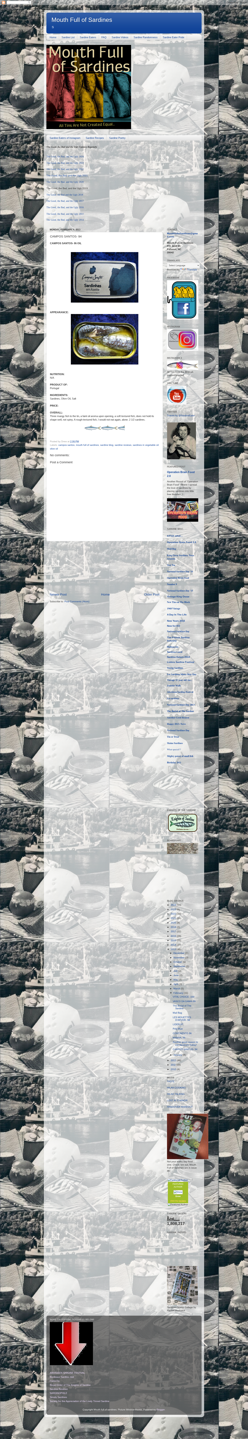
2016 (174, 936)
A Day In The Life (177, 614)
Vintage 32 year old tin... (179, 680)
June (176, 975)
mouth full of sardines (87, 445)
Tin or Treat (173, 736)
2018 (174, 927)
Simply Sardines (58, 1397)
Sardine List (68, 37)
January (178, 1055)
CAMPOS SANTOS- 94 (185, 1049)
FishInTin (55, 1381)
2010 (174, 1069)
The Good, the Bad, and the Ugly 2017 (65, 201)
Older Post (151, 594)
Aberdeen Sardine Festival (180, 692)
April (176, 984)
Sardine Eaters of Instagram (65, 137)
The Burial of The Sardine (180, 711)
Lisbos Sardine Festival (180, 662)
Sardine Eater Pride (173, 37)
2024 (174, 905)
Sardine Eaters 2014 (178, 657)
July (175, 971)
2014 (174, 945)
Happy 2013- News (176, 724)
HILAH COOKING (176, 1087)
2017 (174, 931)
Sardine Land (174, 652)
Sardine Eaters (88, 37)
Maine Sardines (175, 743)
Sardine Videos (120, 37)
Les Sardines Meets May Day (181, 674)
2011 (173, 1065)
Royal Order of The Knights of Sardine (70, 1385)
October (178, 962)
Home (53, 37)
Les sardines (173, 698)
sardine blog (106, 445)
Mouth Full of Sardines (81, 19)
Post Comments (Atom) (76, 601)
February (178, 993)
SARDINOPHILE (58, 1393)
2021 (174, 918)
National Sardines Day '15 (180, 590)
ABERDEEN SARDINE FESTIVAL (67, 1373)
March (177, 988)
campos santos (66, 445)
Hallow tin (172, 647)
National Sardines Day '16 (180, 571)
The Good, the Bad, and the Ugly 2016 (65, 207)
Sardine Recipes (95, 137)
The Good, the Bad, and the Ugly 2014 (65, 220)
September (179, 966)
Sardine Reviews (59, 1389)
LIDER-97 (178, 1024)
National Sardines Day (178, 631)
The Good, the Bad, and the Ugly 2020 (65, 182)
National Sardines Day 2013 (181, 704)
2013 (174, 949)
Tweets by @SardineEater (181, 415)
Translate (192, 269)
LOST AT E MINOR (177, 1100)
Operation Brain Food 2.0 (182, 542)
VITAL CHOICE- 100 (183, 997)
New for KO (173, 626)
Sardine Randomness (146, 37)
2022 (174, 914)
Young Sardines (175, 668)
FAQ (103, 37)
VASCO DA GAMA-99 (184, 1001)
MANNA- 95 (179, 1037)
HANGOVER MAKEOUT (180, 1107)
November (179, 957)
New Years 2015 (176, 621)
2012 (174, 1060)
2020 (174, 923)
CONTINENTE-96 (182, 1033)
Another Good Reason (178, 717)
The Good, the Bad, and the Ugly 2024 (65, 156)
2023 (174, 909)
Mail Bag (171, 548)
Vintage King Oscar (178, 596)
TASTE (170, 1081)
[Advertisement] (104, 567)
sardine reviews (123, 445)
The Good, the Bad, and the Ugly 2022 (65, 169)
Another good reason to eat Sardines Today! (185, 1043)
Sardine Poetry (117, 137)
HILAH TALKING (176, 1094)
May (176, 979)
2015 (174, 940)
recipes (182, 1201)
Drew (178, 1196)
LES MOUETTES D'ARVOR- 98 (182, 1018)
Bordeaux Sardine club (62, 1377)
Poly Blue (178, 1029)
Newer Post (58, 594)
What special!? (174, 749)
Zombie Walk (174, 685)
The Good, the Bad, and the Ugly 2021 (67, 175)
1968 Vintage (173, 608)
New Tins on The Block (178, 602)
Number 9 (172, 584)
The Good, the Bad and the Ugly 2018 (64, 195)
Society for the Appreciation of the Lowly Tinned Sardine (79, 1401)
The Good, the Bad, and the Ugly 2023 (65, 163)
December (179, 953)
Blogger (161, 1409)
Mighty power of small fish (180, 756)
